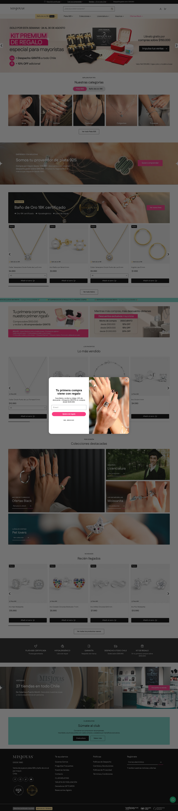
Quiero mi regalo (69, 414)
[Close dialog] (126, 379)
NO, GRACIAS (69, 420)
